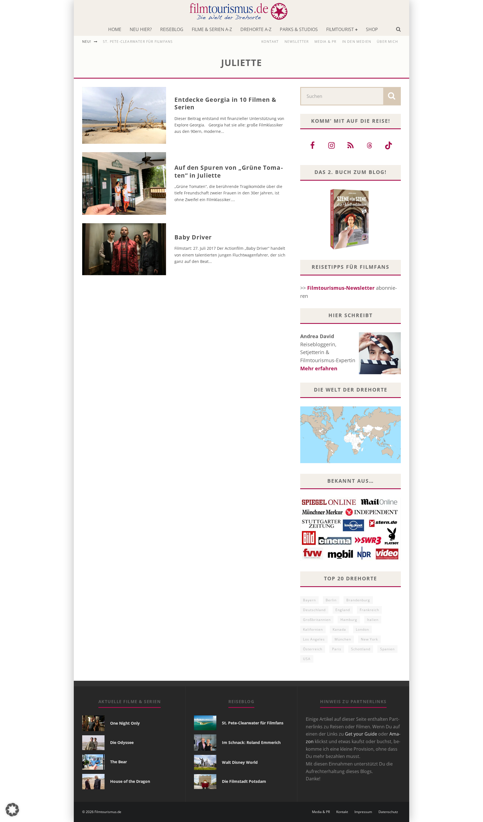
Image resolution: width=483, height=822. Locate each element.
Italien (372, 619)
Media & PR (325, 41)
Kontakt (270, 41)
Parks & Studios (299, 29)
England (342, 609)
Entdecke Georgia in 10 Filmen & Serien (225, 103)
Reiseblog (171, 29)
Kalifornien (313, 629)
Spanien (387, 649)
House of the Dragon (130, 781)
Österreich (312, 649)
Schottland (360, 649)
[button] (12, 809)
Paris (336, 649)
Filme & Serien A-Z (212, 29)
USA (307, 658)
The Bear (118, 761)
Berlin (331, 600)
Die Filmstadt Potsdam (244, 781)
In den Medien (356, 41)
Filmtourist (340, 29)
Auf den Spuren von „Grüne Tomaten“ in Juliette (228, 171)
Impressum (363, 812)
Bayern (309, 600)
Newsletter (297, 41)
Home (114, 29)
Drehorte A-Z (255, 29)
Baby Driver (193, 237)
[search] (391, 96)
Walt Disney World (240, 762)
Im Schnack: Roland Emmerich (251, 742)
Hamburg (348, 619)
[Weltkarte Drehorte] (350, 461)
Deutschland (314, 609)
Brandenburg (358, 600)
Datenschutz (388, 812)
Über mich (387, 41)
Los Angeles (314, 639)
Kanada (339, 629)
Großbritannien (317, 619)
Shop (372, 29)
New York (369, 639)
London (362, 629)
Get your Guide (361, 734)
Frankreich (369, 609)
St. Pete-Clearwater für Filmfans (138, 41)
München (343, 639)
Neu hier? (141, 29)
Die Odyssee (122, 742)
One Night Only (125, 723)
